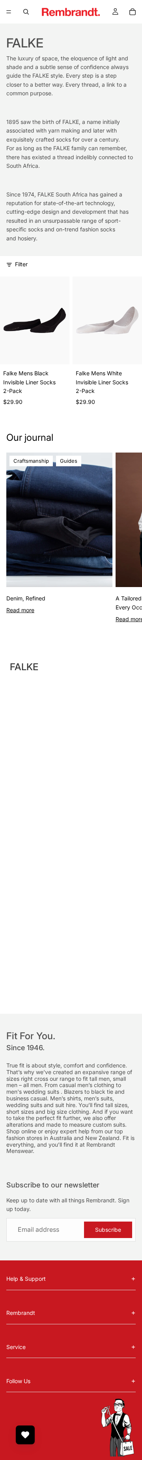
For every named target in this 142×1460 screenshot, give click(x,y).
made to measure (69, 1124)
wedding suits (42, 1091)
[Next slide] (127, 538)
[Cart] (132, 11)
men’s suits (98, 1098)
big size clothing (68, 1111)
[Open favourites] (25, 1434)
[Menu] (8, 11)
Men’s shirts (65, 1098)
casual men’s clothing (87, 1085)
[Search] (26, 11)
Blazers (74, 1091)
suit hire (65, 1105)
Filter (21, 264)
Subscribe (108, 1229)
